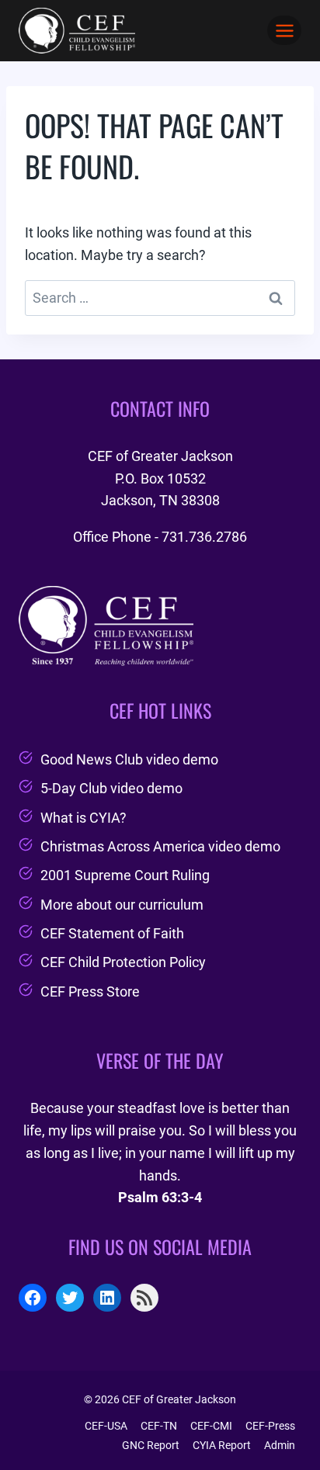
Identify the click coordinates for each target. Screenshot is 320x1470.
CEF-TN (159, 1426)
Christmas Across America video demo (160, 846)
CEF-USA (106, 1426)
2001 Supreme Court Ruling (125, 875)
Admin (279, 1445)
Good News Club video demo (129, 759)
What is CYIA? (83, 818)
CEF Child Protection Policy (123, 962)
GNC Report (150, 1445)
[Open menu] (284, 30)
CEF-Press (270, 1426)
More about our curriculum (121, 904)
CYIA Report (222, 1445)
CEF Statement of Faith (112, 933)
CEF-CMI (211, 1426)
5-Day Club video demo (111, 788)
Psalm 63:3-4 (160, 1197)
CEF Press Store (90, 991)
